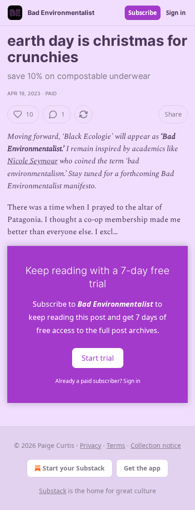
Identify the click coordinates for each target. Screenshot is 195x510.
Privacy (90, 445)
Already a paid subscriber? (97, 381)
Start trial (98, 358)
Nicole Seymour (32, 161)
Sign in (176, 13)
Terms (116, 445)
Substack (52, 490)
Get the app (142, 468)
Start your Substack (74, 468)
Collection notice (156, 445)
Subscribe (142, 13)
